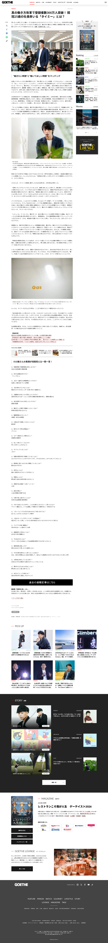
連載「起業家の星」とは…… (43, 26)
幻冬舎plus (58, 920)
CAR (43, 2)
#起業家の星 (15, 611)
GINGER (53, 920)
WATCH (38, 2)
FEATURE (69, 2)
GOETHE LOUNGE (36, 920)
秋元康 (67, 816)
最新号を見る (22, 830)
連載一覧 (54, 782)
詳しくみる (22, 868)
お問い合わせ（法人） (75, 922)
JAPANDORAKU (46, 920)
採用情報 (83, 922)
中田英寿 (78, 816)
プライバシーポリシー (33, 922)
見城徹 (83, 816)
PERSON (32, 2)
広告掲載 (24, 922)
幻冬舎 (74, 920)
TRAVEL (33, 908)
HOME (12, 616)
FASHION (26, 908)
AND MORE (80, 908)
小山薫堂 (72, 816)
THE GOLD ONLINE (67, 920)
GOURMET (49, 2)
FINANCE (73, 908)
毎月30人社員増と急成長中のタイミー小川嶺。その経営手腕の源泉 (31, 335)
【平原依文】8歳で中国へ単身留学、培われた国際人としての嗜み (31, 337)
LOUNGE (75, 2)
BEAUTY (51, 908)
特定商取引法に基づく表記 (51, 922)
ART (37, 908)
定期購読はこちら (22, 836)
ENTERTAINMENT (64, 908)
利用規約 (41, 922)
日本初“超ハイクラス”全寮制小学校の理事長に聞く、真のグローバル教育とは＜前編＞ (37, 339)
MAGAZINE (55, 902)
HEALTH (45, 908)
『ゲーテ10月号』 (86, 811)
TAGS (64, 902)
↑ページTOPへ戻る (17, 598)
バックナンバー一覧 (22, 842)
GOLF (54, 2)
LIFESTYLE (61, 2)
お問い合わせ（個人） (63, 922)
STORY (77, 899)
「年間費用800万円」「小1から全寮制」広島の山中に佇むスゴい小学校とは (33, 342)
